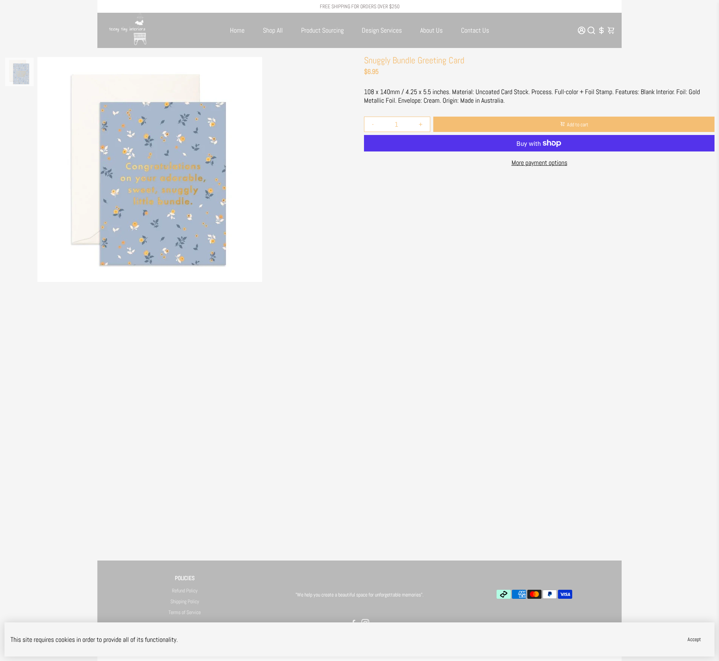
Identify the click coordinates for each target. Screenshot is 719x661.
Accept (694, 639)
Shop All (273, 30)
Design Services (382, 30)
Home (237, 30)
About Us (431, 30)
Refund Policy (185, 591)
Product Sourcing (322, 30)
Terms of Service (185, 612)
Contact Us (475, 30)
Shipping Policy (184, 601)
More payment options (539, 162)
